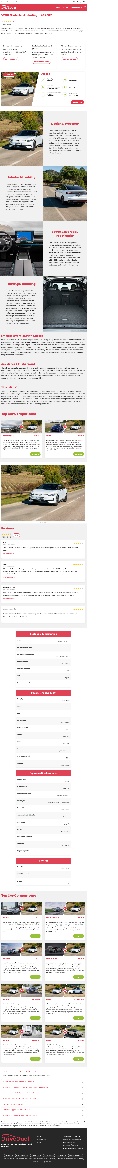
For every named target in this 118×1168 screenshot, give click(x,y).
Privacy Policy (41, 1139)
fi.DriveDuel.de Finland (77, 1158)
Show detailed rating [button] (9, 553)
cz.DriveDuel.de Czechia (22, 1158)
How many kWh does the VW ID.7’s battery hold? (20, 1098)
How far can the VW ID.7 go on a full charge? (18, 1093)
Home (3, 2)
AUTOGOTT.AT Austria (50, 1162)
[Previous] (3, 491)
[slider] (6, 22)
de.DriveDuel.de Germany (22, 1155)
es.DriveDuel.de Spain (49, 1155)
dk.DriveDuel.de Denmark (64, 1158)
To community (11, 59)
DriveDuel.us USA (9, 1155)
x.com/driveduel (69, 1142)
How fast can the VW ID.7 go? (13, 1104)
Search (65, 7)
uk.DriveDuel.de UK (61, 1155)
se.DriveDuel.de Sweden (49, 1158)
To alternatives (69, 59)
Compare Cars (76, 7)
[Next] (83, 491)
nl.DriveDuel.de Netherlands (75, 1155)
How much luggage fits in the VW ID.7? (16, 1110)
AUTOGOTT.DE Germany (37, 1162)
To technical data (41, 62)
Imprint (39, 1136)
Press (39, 1142)
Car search (10, 2)
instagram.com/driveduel (72, 1139)
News (58, 7)
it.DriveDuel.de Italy (36, 1158)
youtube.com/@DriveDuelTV (73, 1148)
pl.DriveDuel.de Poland (9, 1158)
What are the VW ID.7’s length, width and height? (20, 1115)
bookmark (78, 102)
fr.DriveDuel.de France (36, 1155)
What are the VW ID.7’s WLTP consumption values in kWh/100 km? (25, 1087)
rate (16, 23)
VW (17, 2)
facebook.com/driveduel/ (72, 1136)
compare (35, 454)
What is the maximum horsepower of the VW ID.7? (20, 1082)
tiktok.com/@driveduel (71, 1145)
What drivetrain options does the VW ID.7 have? (19, 1072)
